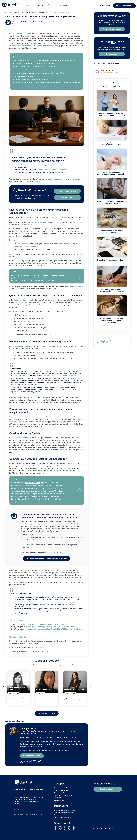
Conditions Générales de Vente (64, 812)
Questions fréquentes (61, 790)
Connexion (105, 6)
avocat (24, 582)
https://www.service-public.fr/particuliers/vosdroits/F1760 (46, 624)
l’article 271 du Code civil (23, 300)
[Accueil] (7, 12)
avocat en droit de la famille (47, 46)
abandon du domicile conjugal (24, 246)
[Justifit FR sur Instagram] (70, 828)
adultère (40, 358)
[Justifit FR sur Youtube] (74, 828)
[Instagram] (31, 761)
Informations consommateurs (63, 817)
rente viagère (43, 488)
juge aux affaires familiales (22, 346)
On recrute (57, 797)
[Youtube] (40, 761)
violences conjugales (64, 244)
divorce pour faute (24, 33)
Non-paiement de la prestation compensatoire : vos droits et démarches (111, 320)
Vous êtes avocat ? (124, 6)
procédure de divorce (74, 286)
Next (90, 686)
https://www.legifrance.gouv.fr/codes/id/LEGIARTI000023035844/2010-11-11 (54, 629)
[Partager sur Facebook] (112, 341)
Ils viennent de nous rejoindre (63, 795)
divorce (71, 463)
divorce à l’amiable (24, 438)
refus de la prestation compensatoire (53, 169)
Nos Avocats (28, 5)
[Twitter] (35, 761)
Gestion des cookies (60, 815)
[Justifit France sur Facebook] (56, 828)
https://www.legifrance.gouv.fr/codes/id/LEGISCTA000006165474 (50, 627)
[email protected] (19, 809)
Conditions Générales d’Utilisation (65, 810)
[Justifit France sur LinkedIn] (61, 828)
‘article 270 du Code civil (40, 222)
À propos (63, 5)
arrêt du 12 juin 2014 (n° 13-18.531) (63, 375)
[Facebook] (26, 761)
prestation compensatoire (55, 179)
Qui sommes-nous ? (60, 788)
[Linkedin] (22, 761)
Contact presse (59, 800)
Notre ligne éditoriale (60, 793)
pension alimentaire (32, 483)
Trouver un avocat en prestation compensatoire (46, 558)
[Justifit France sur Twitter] (65, 828)
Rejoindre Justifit (107, 789)
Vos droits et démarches (46, 5)
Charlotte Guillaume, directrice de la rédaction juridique (49, 750)
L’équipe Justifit (50, 22)
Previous (2, 687)
